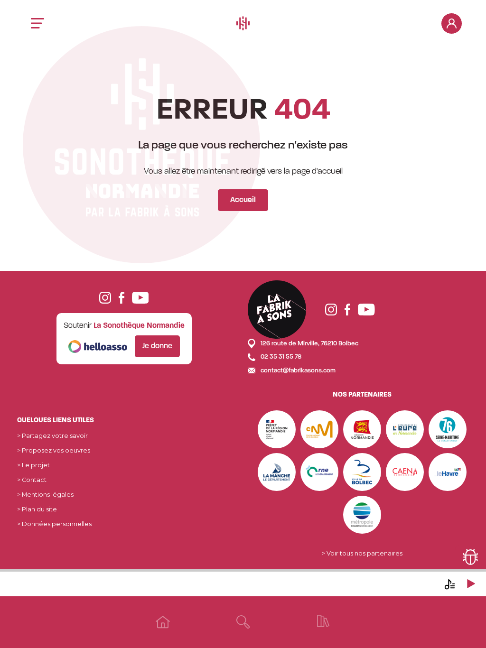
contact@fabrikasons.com (297, 371)
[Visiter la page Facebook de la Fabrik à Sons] (347, 309)
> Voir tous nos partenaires (362, 553)
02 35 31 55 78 (280, 357)
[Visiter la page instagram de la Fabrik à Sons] (331, 309)
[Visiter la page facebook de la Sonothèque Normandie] (121, 297)
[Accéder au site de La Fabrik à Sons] (277, 309)
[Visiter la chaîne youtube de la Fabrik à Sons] (366, 309)
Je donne (157, 346)
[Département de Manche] (277, 471)
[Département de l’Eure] (405, 428)
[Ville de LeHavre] (448, 471)
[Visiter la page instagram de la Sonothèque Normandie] (105, 297)
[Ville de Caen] (405, 471)
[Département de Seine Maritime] (448, 428)
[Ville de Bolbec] (362, 471)
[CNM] (319, 428)
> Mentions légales (45, 494)
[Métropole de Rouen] (362, 513)
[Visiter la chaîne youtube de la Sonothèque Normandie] (140, 297)
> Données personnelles (54, 524)
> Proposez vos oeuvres (53, 450)
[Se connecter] (451, 23)
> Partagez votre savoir (52, 435)
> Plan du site (37, 509)
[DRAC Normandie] (277, 428)
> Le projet (33, 465)
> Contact (32, 479)
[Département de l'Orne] (319, 471)
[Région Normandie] (362, 428)
